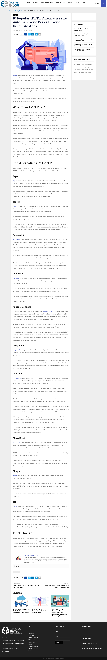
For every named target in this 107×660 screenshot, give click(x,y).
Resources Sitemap (33, 646)
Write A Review (32, 639)
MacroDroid (16, 442)
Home (28, 2)
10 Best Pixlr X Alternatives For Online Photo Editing (40, 610)
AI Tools (70, 2)
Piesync (15, 475)
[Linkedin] (99, 4)
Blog (77, 2)
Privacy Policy (32, 635)
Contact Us (31, 633)
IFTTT (15, 75)
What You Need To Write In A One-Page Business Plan (57, 586)
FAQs (30, 651)
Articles (35, 2)
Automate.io (16, 239)
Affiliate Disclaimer (78, 75)
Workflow (19, 378)
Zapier (15, 181)
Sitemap (31, 644)
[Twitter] (97, 4)
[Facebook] (96, 4)
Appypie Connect (48, 311)
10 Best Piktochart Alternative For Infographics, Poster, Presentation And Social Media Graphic (59, 612)
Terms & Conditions (33, 637)
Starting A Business (47, 2)
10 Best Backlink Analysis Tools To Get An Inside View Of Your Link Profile (21, 610)
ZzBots (15, 206)
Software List (32, 642)
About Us (31, 631)
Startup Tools (60, 2)
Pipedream (16, 278)
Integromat (16, 350)
